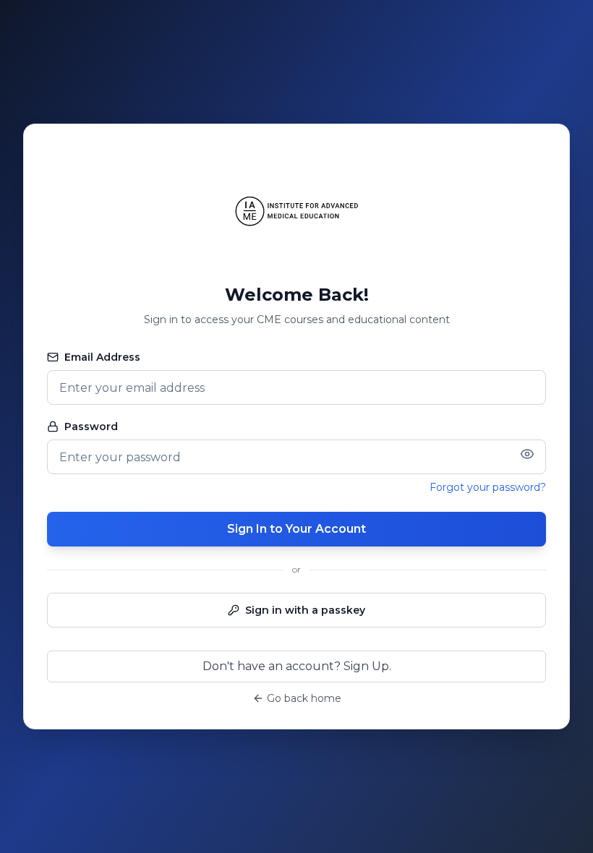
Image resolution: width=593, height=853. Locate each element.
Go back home (304, 698)
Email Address (102, 357)
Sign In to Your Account (296, 529)
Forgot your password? (488, 487)
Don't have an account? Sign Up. (296, 666)
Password (91, 426)
